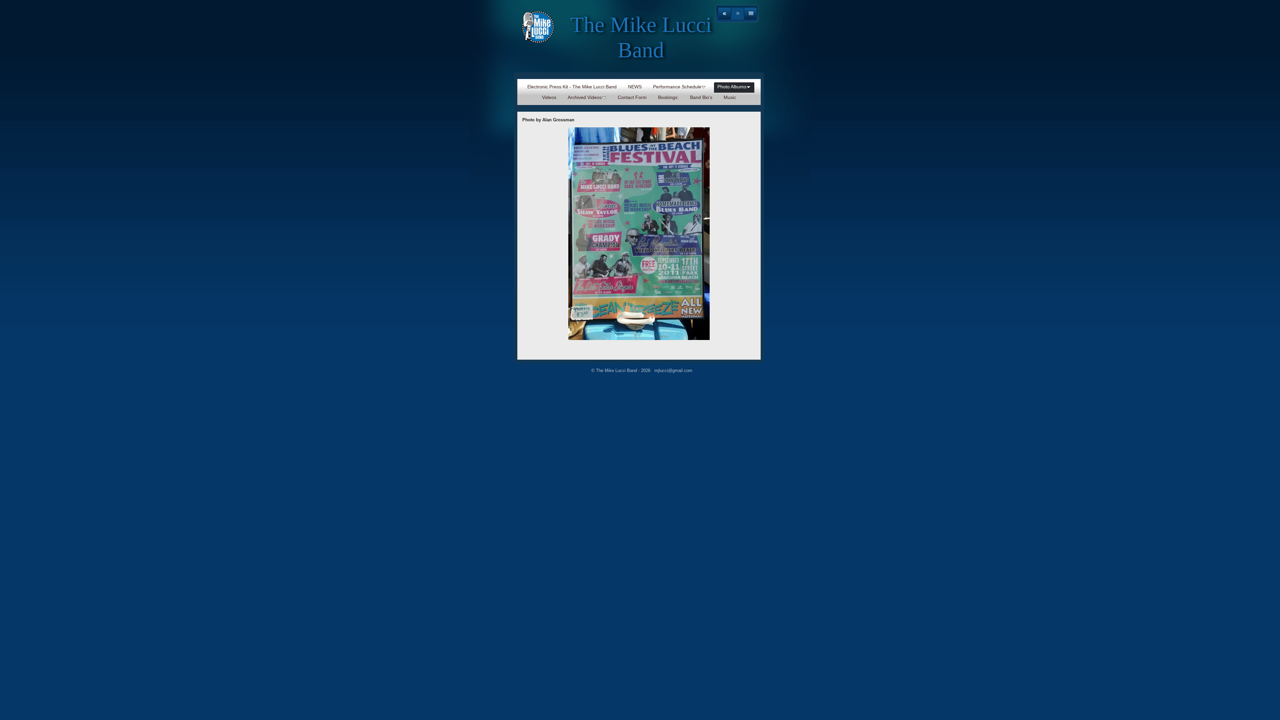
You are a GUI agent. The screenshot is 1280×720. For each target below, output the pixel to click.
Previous (724, 14)
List (750, 14)
